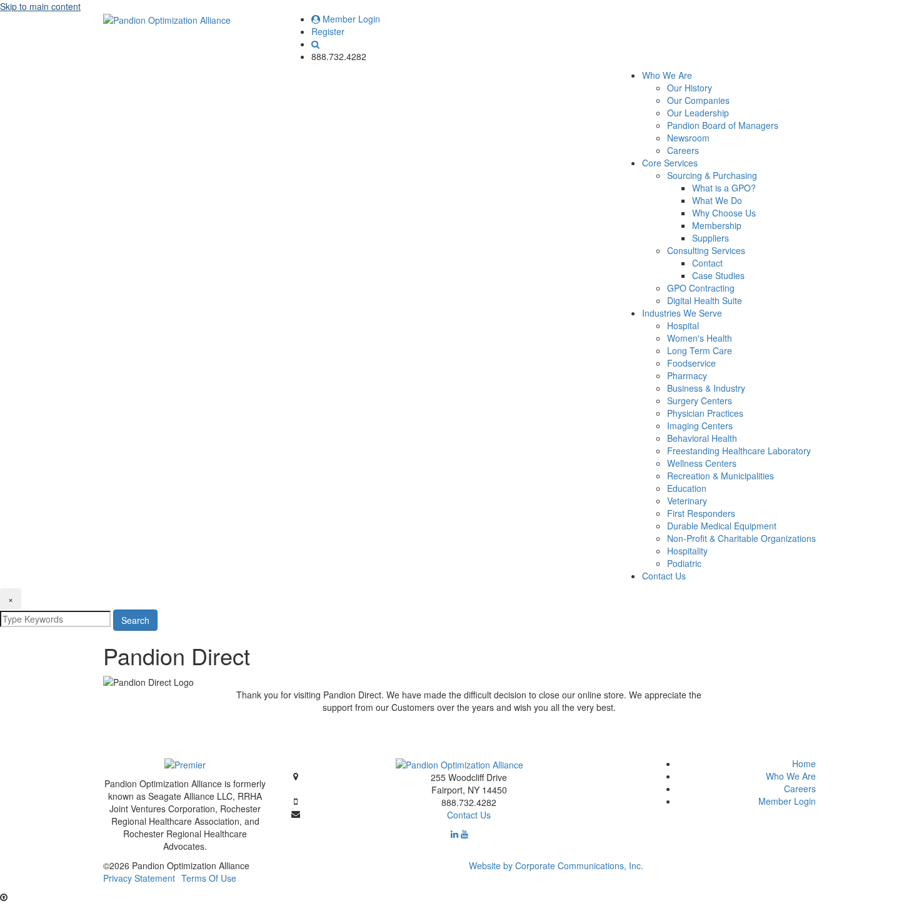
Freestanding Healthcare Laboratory (739, 450)
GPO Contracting (701, 288)
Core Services (670, 162)
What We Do (717, 200)
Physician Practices (705, 413)
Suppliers (710, 238)
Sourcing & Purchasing (712, 175)
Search (135, 620)
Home (804, 763)
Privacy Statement (139, 878)
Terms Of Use (208, 878)
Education (686, 488)
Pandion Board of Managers (722, 125)
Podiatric (684, 563)
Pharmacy (687, 375)
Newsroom (688, 137)
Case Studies (718, 275)
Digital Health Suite (704, 300)
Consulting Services (706, 250)
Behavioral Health (702, 438)
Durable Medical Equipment (721, 525)
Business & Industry (706, 388)
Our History (689, 87)
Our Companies (698, 100)
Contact (707, 263)
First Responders (701, 513)
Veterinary (687, 500)
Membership (716, 225)
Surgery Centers (699, 400)
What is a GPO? (724, 187)
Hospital (683, 325)
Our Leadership (698, 112)
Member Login (350, 19)
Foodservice (691, 363)
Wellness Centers (701, 463)
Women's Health (699, 338)
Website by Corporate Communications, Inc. (556, 865)
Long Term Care (699, 350)
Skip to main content (40, 6)
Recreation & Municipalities (720, 475)
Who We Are (667, 75)
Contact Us (664, 575)
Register (327, 31)
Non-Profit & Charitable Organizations (741, 538)
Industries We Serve (682, 313)
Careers (683, 150)
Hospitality (687, 550)
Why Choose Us (724, 213)
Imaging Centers (700, 425)
